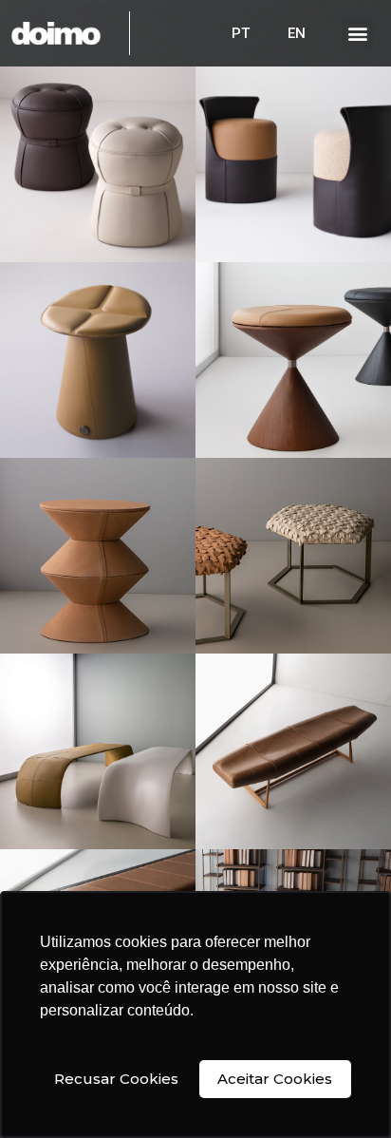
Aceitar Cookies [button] (274, 1079)
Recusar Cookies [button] (116, 1079)
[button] (357, 33)
